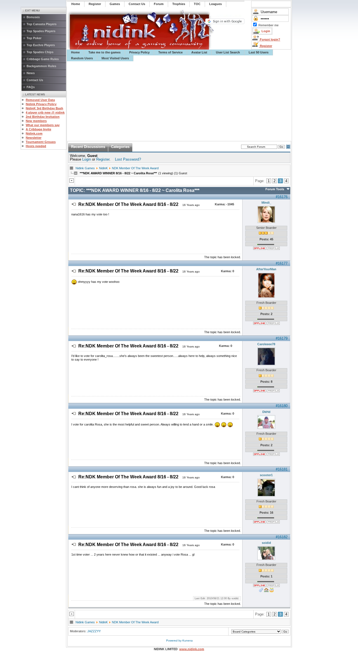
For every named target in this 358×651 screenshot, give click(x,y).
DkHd (266, 411)
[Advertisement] (179, 101)
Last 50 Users (258, 52)
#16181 (282, 469)
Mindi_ (266, 202)
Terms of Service (170, 52)
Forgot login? (269, 39)
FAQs (31, 87)
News (31, 73)
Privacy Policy (139, 52)
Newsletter (33, 137)
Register (265, 46)
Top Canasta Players (41, 24)
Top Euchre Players (41, 45)
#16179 (282, 338)
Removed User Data (40, 100)
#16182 (282, 537)
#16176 (282, 197)
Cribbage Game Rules (43, 59)
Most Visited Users (115, 58)
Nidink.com (34, 133)
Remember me (268, 25)
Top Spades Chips (40, 52)
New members (36, 121)
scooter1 (266, 475)
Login (86, 159)
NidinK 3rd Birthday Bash (44, 108)
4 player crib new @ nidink (45, 112)
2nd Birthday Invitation (43, 116)
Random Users (82, 58)
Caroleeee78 (266, 344)
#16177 (282, 263)
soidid (266, 542)
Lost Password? (128, 159)
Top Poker (34, 38)
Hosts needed (36, 146)
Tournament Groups (41, 142)
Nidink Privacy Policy (41, 104)
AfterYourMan (266, 269)
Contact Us (35, 80)
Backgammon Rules (41, 66)
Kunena (187, 640)
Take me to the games (104, 52)
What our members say (43, 125)
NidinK (103, 168)
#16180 (282, 406)
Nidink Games (85, 168)
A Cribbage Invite (38, 129)
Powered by (174, 640)
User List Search (228, 52)
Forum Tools (274, 189)
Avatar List (199, 52)
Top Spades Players (41, 31)
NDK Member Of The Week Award (135, 168)
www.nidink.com (191, 649)
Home (75, 52)
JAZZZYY (94, 631)
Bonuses (33, 17)
